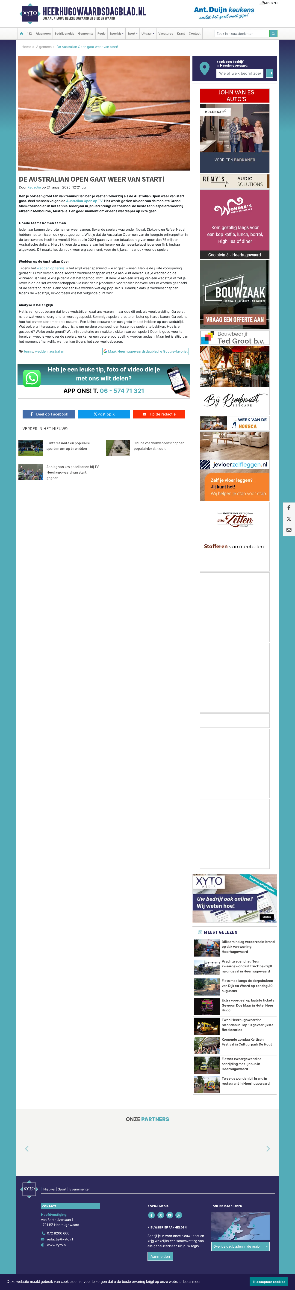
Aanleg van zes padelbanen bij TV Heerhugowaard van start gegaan (73, 472)
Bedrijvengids (64, 33)
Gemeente (86, 33)
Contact (195, 33)
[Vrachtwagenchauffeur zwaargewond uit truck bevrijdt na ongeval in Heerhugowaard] (207, 967)
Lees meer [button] (192, 1282)
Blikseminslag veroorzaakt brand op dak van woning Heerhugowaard (248, 947)
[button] (21, 1149)
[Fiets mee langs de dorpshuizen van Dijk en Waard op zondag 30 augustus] (207, 987)
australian (56, 351)
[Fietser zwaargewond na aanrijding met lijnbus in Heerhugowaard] (207, 1065)
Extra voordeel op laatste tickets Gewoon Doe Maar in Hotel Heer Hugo (248, 1005)
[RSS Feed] (179, 1215)
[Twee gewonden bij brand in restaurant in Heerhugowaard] (207, 1084)
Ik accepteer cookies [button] (269, 1282)
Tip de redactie (162, 414)
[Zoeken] (273, 33)
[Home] (21, 33)
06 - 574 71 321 (122, 390)
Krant (181, 33)
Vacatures (165, 33)
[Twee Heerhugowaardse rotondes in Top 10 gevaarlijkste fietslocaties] (207, 1026)
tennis (28, 351)
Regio (101, 33)
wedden (41, 351)
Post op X (106, 414)
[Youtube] (169, 1215)
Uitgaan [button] (147, 33)
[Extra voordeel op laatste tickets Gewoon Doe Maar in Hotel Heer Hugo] (207, 1006)
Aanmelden (160, 1256)
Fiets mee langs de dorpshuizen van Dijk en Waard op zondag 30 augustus (247, 986)
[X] (160, 1215)
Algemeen (43, 33)
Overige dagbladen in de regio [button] (236, 1246)
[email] (289, 530)
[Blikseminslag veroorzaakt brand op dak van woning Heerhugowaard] (207, 948)
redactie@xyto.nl (60, 1239)
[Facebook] (152, 1215)
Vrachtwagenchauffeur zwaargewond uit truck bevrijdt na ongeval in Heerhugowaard (247, 966)
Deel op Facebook (52, 414)
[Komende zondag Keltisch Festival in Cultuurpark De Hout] (207, 1045)
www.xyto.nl (56, 1245)
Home (26, 47)
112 (29, 33)
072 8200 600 (58, 1233)
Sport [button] (131, 33)
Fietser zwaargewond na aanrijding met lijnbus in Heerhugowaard (241, 1064)
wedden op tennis (51, 268)
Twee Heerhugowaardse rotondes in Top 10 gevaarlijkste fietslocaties (248, 1025)
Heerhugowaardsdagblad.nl (94, 11)
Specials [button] (115, 33)
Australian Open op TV (84, 201)
